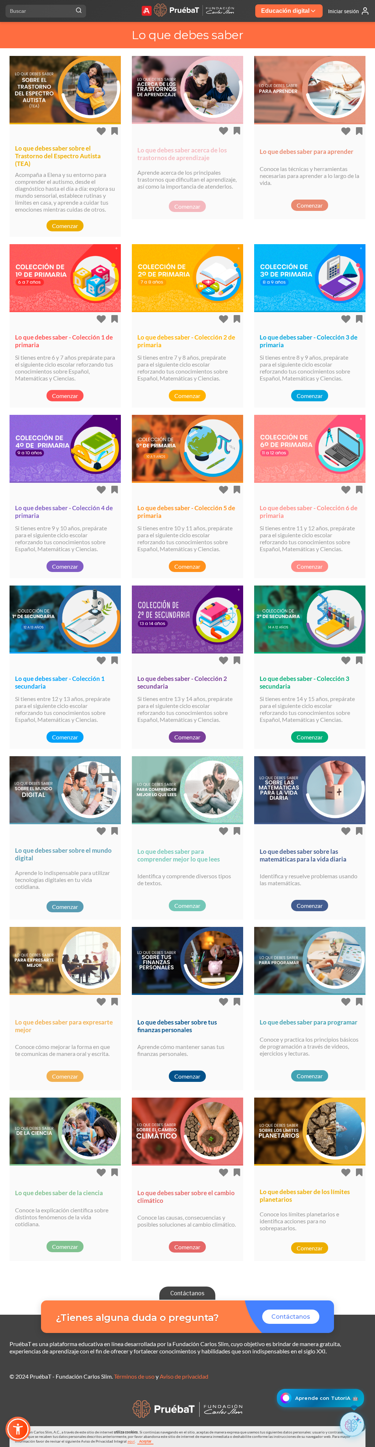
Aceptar (145, 1441)
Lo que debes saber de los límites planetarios (305, 1195)
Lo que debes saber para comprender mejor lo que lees (178, 855)
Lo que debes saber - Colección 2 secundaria (182, 682)
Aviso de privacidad (184, 1376)
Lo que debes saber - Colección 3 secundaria (304, 682)
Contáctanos (187, 1293)
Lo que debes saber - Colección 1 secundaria (60, 682)
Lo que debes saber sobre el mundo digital (63, 854)
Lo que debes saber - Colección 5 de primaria (186, 511)
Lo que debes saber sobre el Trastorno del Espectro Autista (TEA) (58, 155)
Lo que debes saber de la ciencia (59, 1193)
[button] (18, 1429)
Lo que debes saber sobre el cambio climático (186, 1196)
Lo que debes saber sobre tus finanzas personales (177, 1026)
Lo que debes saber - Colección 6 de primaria (308, 511)
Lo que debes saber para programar (308, 1022)
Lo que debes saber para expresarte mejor (64, 1026)
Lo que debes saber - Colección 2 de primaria (186, 341)
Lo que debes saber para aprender (306, 151)
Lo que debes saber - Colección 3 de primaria (308, 341)
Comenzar (65, 225)
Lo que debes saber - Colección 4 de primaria (64, 511)
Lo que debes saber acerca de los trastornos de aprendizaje (182, 154)
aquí (131, 1441)
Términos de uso (134, 1376)
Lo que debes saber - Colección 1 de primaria (64, 341)
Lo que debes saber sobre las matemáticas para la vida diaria (303, 855)
